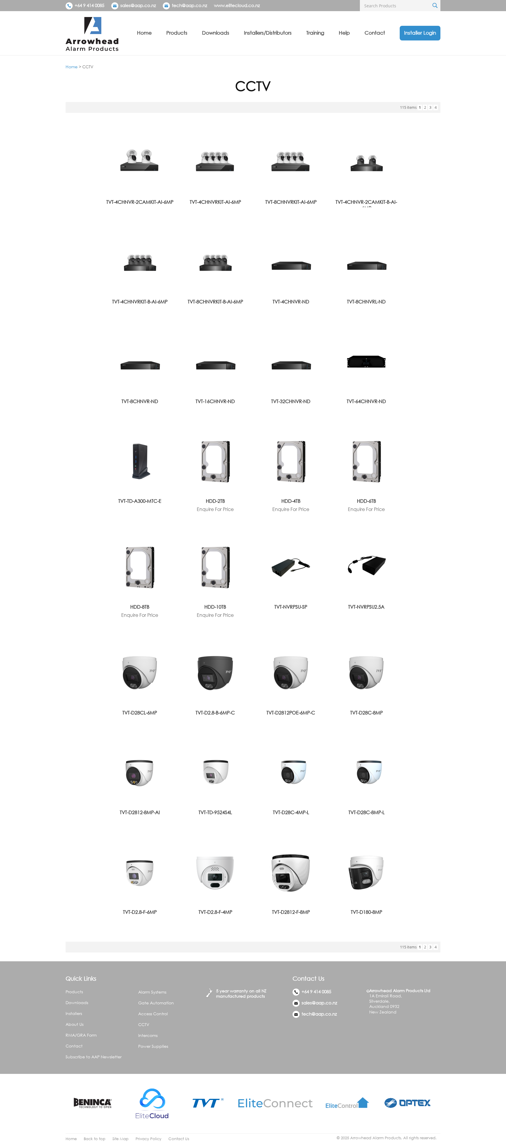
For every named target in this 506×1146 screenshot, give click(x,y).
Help (344, 33)
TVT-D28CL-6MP (139, 713)
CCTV (143, 1024)
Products (176, 33)
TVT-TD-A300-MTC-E (139, 501)
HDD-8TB (139, 607)
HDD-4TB (290, 501)
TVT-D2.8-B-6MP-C (215, 713)
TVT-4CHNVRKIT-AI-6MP (215, 202)
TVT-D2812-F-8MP (291, 912)
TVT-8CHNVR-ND (140, 401)
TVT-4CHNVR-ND (291, 302)
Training (315, 33)
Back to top (94, 1139)
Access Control (153, 1013)
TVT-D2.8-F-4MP (215, 912)
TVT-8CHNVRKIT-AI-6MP (291, 202)
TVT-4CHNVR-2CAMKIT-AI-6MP (139, 202)
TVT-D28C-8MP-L (366, 812)
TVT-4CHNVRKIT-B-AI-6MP (139, 302)
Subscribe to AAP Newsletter (94, 1056)
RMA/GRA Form (81, 1035)
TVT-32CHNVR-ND (290, 401)
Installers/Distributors (268, 33)
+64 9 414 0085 (88, 5)
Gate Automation (156, 1002)
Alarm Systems (152, 991)
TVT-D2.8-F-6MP (140, 912)
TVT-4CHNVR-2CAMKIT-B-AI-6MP (366, 205)
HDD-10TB (215, 607)
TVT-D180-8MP (366, 912)
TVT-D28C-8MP (366, 713)
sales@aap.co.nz (138, 5)
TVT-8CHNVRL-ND (366, 302)
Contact (375, 33)
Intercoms (148, 1035)
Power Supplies (153, 1046)
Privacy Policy (148, 1139)
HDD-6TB (366, 501)
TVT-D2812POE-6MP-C (290, 713)
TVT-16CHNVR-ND (215, 401)
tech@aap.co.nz (189, 5)
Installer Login (420, 33)
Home (144, 33)
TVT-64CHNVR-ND (366, 401)
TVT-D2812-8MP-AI (140, 812)
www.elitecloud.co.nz (237, 5)
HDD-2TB (215, 501)
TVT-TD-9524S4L (215, 812)
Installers (74, 1013)
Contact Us (178, 1139)
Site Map (120, 1139)
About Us (74, 1024)
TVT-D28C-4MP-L (291, 812)
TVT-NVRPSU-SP (290, 607)
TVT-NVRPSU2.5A (366, 607)
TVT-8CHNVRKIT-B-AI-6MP (215, 302)
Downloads (215, 33)
